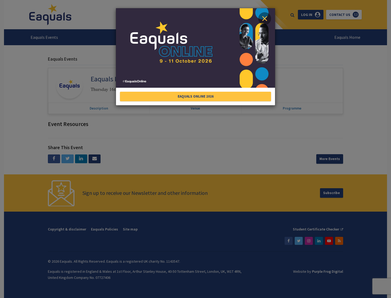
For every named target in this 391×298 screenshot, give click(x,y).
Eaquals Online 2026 (196, 96)
